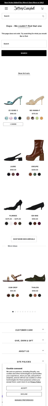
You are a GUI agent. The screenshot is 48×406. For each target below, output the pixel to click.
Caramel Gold (17, 295)
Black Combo (39, 295)
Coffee (32, 118)
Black (39, 174)
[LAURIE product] (13, 148)
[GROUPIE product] (35, 148)
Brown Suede (13, 174)
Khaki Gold (13, 295)
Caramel (30, 174)
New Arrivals (24, 73)
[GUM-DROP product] (13, 267)
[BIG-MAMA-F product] (35, 92)
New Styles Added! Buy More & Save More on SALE (24, 2)
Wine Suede (17, 174)
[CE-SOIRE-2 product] (13, 92)
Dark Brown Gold (8, 295)
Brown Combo (35, 295)
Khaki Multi (20, 223)
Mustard (41, 118)
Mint (37, 118)
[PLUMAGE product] (13, 198)
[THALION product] (35, 267)
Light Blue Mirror (6, 118)
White (11, 223)
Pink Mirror (11, 118)
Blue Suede (15, 118)
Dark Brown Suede (35, 223)
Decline (24, 394)
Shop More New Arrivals (24, 239)
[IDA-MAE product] (35, 198)
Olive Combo (30, 295)
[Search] (43, 16)
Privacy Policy (35, 382)
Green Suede (20, 118)
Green (35, 174)
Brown (15, 223)
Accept (24, 388)
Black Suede (8, 174)
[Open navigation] (6, 8)
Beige (28, 118)
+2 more (13, 124)
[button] (13, 311)
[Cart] (42, 8)
